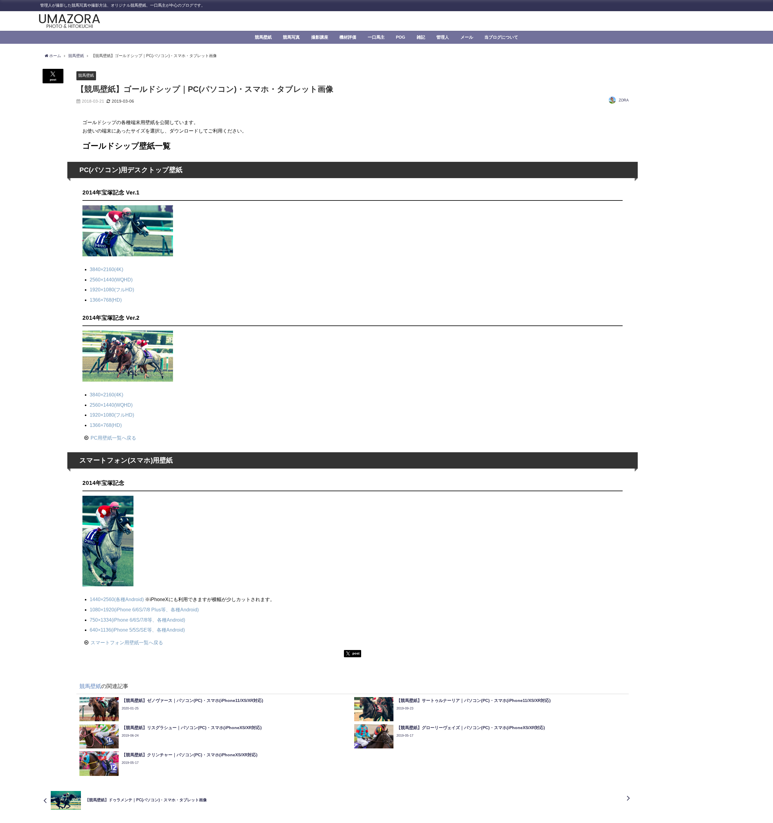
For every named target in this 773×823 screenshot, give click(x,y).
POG (400, 37)
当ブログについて (501, 37)
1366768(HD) (106, 299)
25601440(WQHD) (111, 279)
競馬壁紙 (263, 37)
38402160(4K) (106, 269)
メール (466, 37)
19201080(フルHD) (112, 289)
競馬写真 (291, 37)
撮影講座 (319, 37)
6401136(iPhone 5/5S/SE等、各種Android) (137, 629)
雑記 (421, 37)
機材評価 (347, 37)
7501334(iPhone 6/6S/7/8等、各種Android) (137, 619)
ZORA (624, 100)
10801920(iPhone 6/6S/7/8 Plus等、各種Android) (144, 609)
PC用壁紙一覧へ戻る (113, 437)
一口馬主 (376, 37)
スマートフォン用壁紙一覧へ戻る (127, 642)
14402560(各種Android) (117, 599)
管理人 (442, 37)
